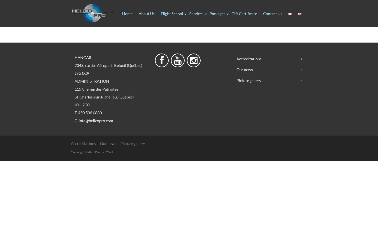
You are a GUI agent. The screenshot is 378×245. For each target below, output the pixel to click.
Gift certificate (244, 13)
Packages (217, 13)
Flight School (172, 13)
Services (196, 13)
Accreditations (249, 58)
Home (127, 13)
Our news (244, 69)
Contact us (272, 13)
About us (147, 13)
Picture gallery (248, 80)
